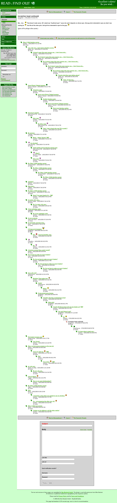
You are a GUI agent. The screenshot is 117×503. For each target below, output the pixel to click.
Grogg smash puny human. (46, 293)
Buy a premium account (8, 87)
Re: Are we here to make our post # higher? (45, 259)
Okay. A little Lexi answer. (35, 406)
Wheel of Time (6, 28)
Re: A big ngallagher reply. (40, 213)
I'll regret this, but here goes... (36, 222)
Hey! (39, 356)
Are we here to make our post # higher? (39, 254)
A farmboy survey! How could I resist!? (39, 250)
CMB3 (3, 23)
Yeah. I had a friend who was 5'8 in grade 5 (55, 128)
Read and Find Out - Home (27, 3)
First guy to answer (33, 112)
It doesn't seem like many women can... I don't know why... (49, 52)
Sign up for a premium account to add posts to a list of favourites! (76, 38)
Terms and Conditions (77, 496)
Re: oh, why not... (38, 371)
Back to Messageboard (55, 12)
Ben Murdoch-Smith (67, 492)
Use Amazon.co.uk (7, 94)
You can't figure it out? (64, 311)
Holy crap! (36, 118)
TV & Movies (5, 29)
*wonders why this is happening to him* (54, 297)
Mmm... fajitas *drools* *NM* (41, 137)
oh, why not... (32, 366)
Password (3, 70)
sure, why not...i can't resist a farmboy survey (41, 48)
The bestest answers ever (35, 337)
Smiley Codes (83, 429)
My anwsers (31, 133)
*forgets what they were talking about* (69, 75)
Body (44, 429)
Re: (34, 245)
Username (4, 66)
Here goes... (31, 186)
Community (5, 34)
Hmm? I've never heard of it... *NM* (43, 195)
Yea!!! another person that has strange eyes (45, 147)
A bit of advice (32, 376)
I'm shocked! (34, 143)
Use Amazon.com (7, 93)
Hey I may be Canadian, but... (42, 234)
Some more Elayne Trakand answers (48, 94)
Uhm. (29, 390)
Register (3, 79)
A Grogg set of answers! (35, 229)
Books (4, 26)
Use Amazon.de (6, 95)
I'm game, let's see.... (34, 200)
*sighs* (40, 283)
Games (4, 31)
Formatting (89, 429)
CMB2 (3, 21)
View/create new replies (46, 38)
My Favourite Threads (80, 12)
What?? (37, 153)
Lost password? (5, 80)
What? (45, 288)
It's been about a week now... (86, 331)
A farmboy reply (37, 90)
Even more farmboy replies (60, 108)
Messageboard (6, 14)
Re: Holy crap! (42, 124)
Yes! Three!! (36, 341)
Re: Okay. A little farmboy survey (37, 163)
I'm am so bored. (33, 218)
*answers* (31, 181)
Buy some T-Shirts (7, 88)
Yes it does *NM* (49, 362)
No (64, 317)
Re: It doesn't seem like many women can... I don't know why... (56, 57)
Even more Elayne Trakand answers (58, 103)
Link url (44, 462)
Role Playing (5, 32)
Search (68, 12)
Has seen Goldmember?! (42, 381)
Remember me (7, 74)
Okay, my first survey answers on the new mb (41, 346)
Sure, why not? (32, 273)
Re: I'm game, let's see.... (40, 204)
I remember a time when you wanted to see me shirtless (49, 395)
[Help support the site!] (107, 3)
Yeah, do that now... (68, 80)
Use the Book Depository (8, 91)
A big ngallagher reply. (34, 209)
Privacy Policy (62, 496)
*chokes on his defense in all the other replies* (46, 410)
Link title (44, 457)
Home (3, 12)
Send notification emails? (49, 468)
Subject (45, 424)
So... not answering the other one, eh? (44, 401)
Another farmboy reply (49, 99)
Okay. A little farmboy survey (31, 42)
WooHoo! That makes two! (40, 278)
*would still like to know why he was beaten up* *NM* (68, 307)
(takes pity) (51, 302)
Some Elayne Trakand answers (37, 85)
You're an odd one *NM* (41, 351)
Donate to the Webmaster (9, 90)
